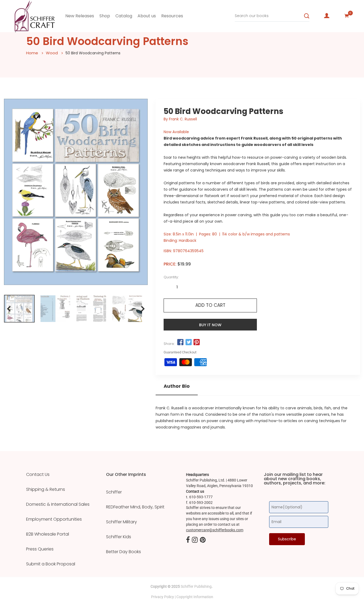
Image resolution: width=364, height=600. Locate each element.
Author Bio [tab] (177, 386)
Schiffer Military (121, 522)
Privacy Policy (162, 597)
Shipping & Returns (45, 489)
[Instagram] (195, 540)
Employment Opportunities (54, 519)
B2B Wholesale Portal (47, 534)
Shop (104, 16)
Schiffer (114, 492)
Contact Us (38, 474)
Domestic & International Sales (58, 504)
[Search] (306, 16)
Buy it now (210, 325)
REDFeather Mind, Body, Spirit (135, 507)
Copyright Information (194, 597)
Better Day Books (123, 552)
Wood (52, 53)
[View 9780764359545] (19, 309)
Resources (172, 16)
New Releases (79, 16)
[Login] (326, 15)
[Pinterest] (203, 540)
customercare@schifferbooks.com (214, 530)
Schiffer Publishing (196, 586)
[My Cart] (346, 15)
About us (146, 16)
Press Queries (40, 549)
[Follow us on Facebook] (180, 342)
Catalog (123, 16)
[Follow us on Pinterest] (196, 342)
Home (32, 53)
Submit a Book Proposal (50, 564)
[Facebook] (188, 540)
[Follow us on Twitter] (188, 342)
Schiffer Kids (118, 537)
